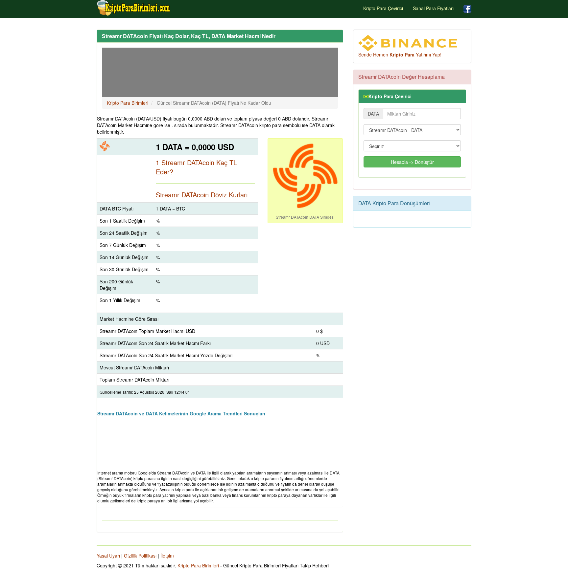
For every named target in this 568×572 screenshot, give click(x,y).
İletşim (167, 555)
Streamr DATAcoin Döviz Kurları (202, 194)
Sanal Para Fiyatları (433, 8)
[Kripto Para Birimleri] (134, 8)
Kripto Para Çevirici (383, 8)
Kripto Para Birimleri (198, 565)
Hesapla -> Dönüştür (412, 162)
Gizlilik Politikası (140, 555)
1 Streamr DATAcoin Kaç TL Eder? (196, 167)
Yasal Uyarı (108, 555)
